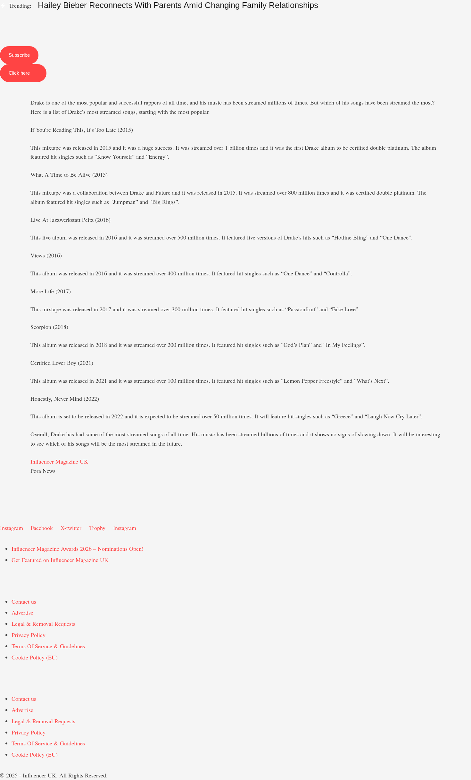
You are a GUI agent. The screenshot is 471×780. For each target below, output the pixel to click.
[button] (235, 13)
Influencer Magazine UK (59, 461)
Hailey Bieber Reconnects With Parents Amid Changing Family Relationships (178, 5)
